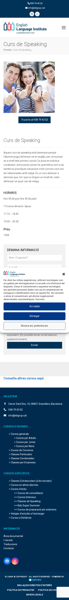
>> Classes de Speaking (27, 501)
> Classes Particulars (20, 454)
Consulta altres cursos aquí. (24, 378)
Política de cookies (50, 590)
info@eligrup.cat (36, 8)
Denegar (34, 316)
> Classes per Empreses (22, 462)
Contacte (9, 548)
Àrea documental (13, 536)
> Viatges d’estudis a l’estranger (26, 513)
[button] (63, 274)
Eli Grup (9, 577)
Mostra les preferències (34, 325)
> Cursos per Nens (24, 446)
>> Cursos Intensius (25, 497)
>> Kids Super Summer (27, 505)
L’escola (8, 540)
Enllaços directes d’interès (34, 585)
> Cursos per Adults (25, 438)
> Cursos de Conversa (21, 450)
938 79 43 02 (36, 3)
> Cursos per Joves (24, 442)
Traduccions (10, 544)
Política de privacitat (20, 590)
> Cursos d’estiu (18, 489)
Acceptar (34, 306)
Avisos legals (34, 594)
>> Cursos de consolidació (28, 493)
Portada (8, 50)
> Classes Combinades (21, 458)
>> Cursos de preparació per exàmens (35, 509)
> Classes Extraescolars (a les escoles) (30, 480)
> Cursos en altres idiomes (23, 485)
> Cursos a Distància (20, 517)
